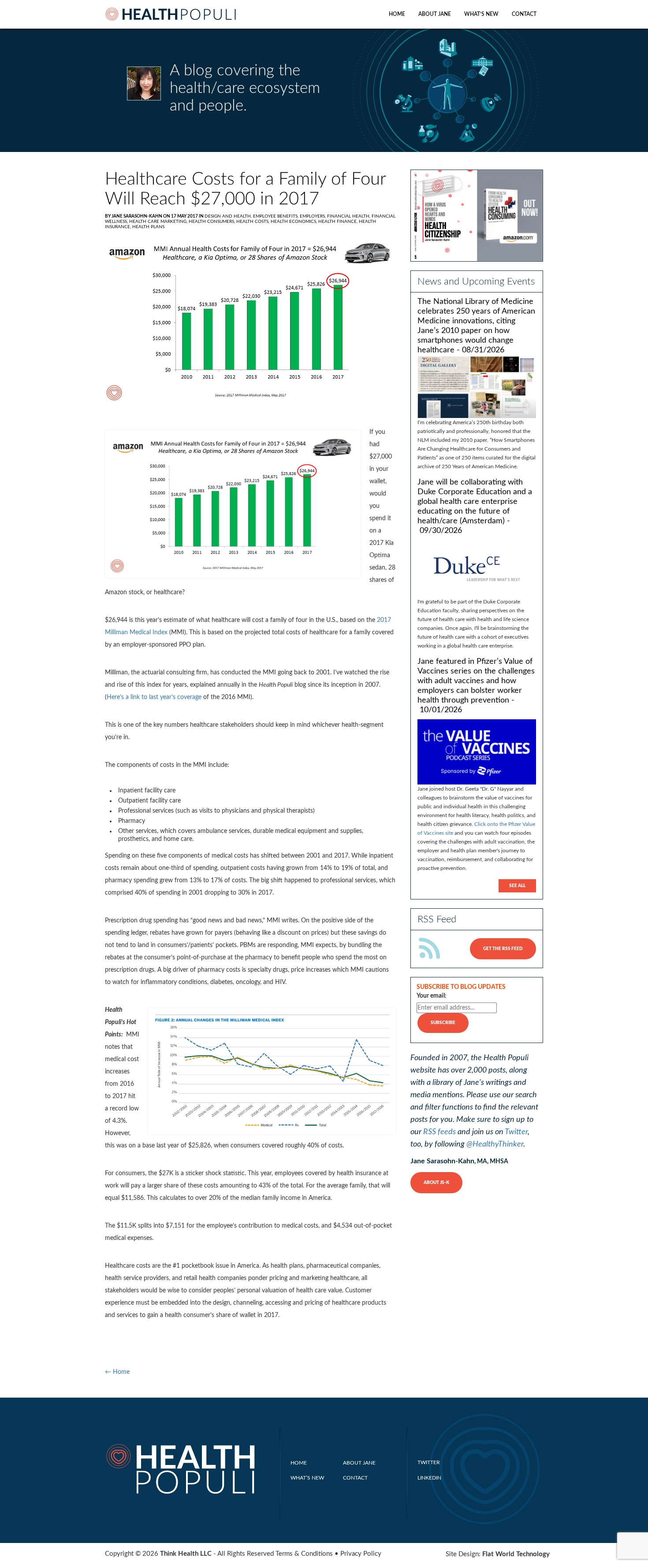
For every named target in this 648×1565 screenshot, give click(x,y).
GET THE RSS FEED (503, 949)
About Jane (434, 14)
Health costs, (253, 221)
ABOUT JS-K (436, 1182)
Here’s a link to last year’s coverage (154, 697)
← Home (117, 1372)
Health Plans (148, 227)
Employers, (313, 216)
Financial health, (349, 216)
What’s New (481, 14)
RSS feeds (439, 1132)
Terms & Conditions (304, 1553)
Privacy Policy (360, 1553)
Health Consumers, (212, 221)
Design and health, (229, 216)
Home (397, 14)
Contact (524, 14)
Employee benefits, (276, 216)
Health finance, (338, 221)
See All (517, 886)
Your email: (432, 996)
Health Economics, (294, 221)
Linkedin (429, 1477)
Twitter (516, 1132)
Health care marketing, (159, 221)
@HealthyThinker (494, 1144)
